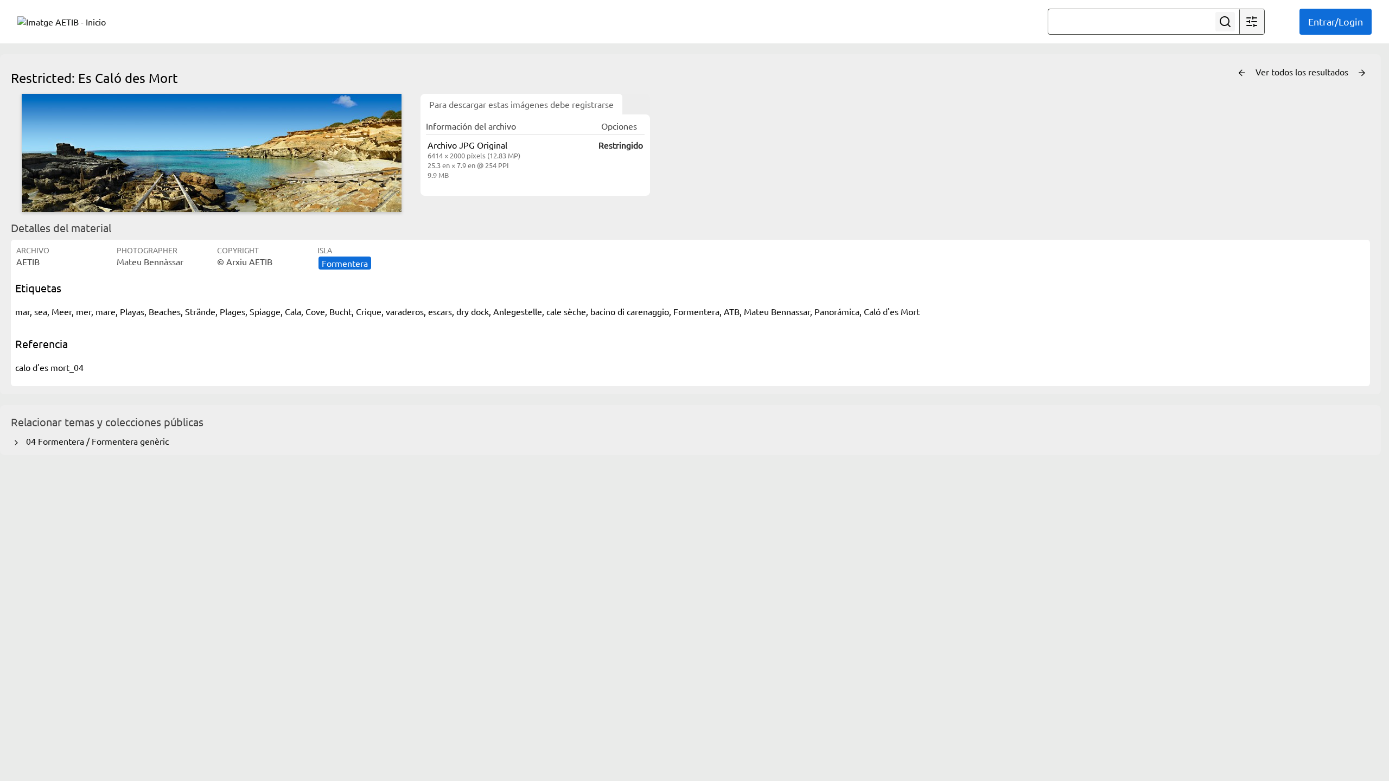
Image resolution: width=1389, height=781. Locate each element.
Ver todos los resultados (1303, 71)
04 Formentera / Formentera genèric (95, 441)
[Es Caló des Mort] (211, 153)
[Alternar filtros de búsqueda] (1251, 21)
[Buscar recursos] (1225, 21)
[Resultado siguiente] (1362, 73)
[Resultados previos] (1242, 73)
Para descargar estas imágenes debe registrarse (521, 104)
